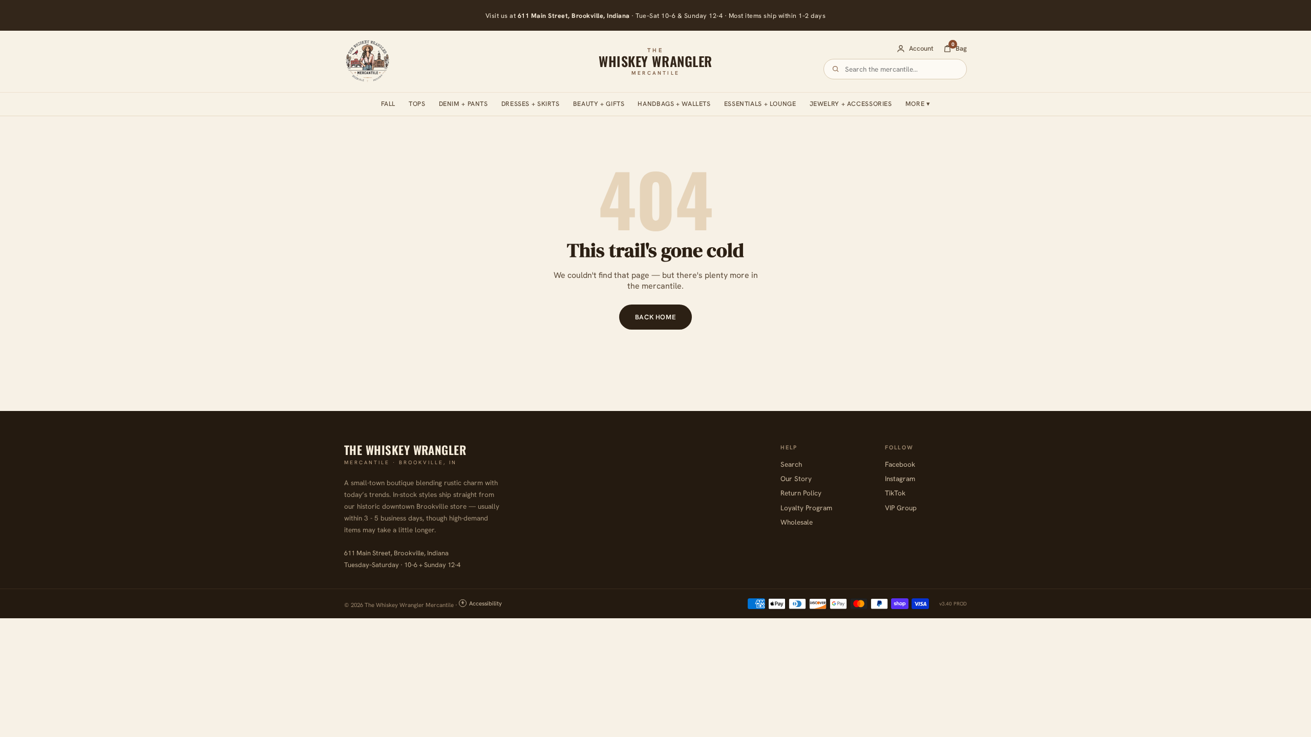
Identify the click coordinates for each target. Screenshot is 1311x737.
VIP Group (901, 507)
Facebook (900, 464)
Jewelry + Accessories (851, 103)
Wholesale (796, 522)
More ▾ (918, 103)
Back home (655, 317)
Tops (417, 103)
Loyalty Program (806, 507)
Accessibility (485, 603)
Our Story (796, 478)
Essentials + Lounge (760, 103)
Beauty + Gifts (599, 103)
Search (791, 464)
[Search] (835, 69)
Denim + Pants (463, 103)
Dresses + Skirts (530, 103)
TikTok (895, 492)
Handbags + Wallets (674, 103)
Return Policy (800, 492)
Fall (388, 103)
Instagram (900, 478)
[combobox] (901, 69)
